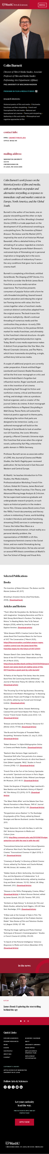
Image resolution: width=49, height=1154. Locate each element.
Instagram (5, 1087)
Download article (25, 628)
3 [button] (28, 1021)
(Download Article (37, 808)
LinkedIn (21, 1087)
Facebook (9, 1087)
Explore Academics (11, 1038)
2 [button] (24, 1021)
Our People (8, 1051)
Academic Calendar (32, 1038)
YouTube (17, 1087)
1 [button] (20, 1021)
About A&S (7, 1054)
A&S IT (27, 1041)
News (6, 1044)
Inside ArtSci (30, 1048)
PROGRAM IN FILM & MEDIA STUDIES (19, 91)
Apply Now (24, 1122)
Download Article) (24, 886)
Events (6, 1048)
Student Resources (11, 1041)
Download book (16, 600)
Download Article (11, 718)
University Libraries (32, 1044)
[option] (24, 995)
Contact (7, 1057)
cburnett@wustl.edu (17, 138)
